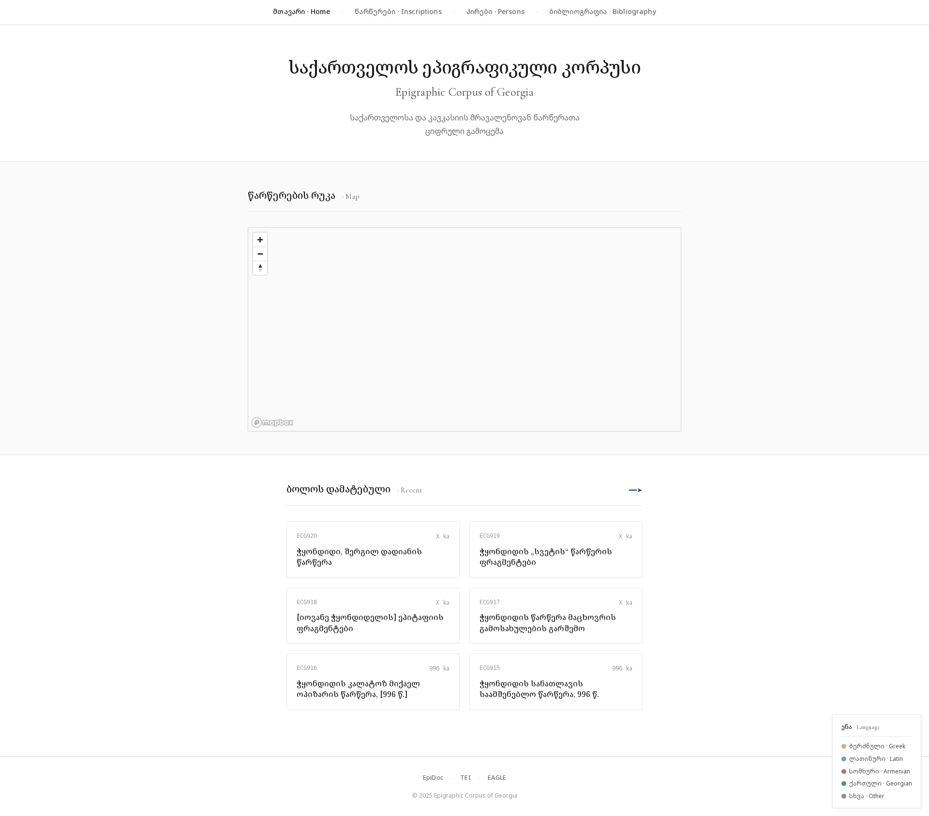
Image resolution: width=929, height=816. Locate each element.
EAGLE (497, 777)
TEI (465, 777)
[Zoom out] (260, 254)
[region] (464, 329)
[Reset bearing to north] (260, 268)
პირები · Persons (495, 11)
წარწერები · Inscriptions (398, 11)
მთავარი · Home (301, 11)
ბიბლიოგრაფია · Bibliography (602, 11)
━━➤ (636, 489)
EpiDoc (433, 777)
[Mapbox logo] (272, 422)
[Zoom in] (260, 240)
